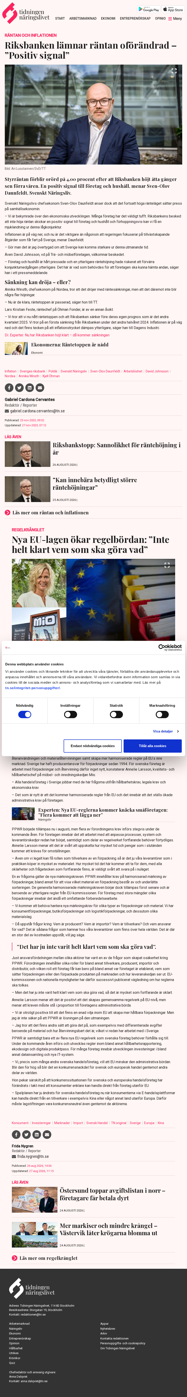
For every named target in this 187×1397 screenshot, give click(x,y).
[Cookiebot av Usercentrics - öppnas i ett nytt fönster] (162, 647)
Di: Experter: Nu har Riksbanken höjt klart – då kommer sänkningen (57, 335)
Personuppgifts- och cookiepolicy (122, 1343)
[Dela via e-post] (40, 387)
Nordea (10, 376)
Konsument (20, 1123)
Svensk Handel (97, 1123)
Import (78, 1123)
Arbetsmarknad (82, 18)
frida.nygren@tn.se (33, 1156)
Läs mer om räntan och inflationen (51, 512)
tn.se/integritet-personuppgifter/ (32, 688)
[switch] (70, 714)
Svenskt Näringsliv (74, 371)
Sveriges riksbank (33, 371)
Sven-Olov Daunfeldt (105, 371)
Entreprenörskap (135, 18)
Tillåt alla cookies (152, 746)
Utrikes (13, 1353)
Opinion (161, 18)
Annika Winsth (29, 376)
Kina (161, 1123)
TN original (119, 1123)
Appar (104, 1323)
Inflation (11, 371)
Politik (53, 371)
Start (60, 18)
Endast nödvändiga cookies (93, 746)
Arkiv (103, 1333)
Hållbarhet (16, 1348)
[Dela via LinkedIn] (29, 387)
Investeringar (42, 1123)
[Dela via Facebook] (9, 387)
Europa (149, 1123)
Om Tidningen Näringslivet (117, 1348)
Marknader (62, 1123)
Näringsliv (15, 1328)
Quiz (12, 1363)
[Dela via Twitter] (19, 387)
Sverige (135, 1123)
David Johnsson (157, 371)
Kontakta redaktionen (114, 1338)
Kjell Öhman (51, 376)
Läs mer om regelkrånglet (49, 1258)
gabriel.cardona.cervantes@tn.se (37, 410)
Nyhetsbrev (107, 1328)
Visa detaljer (163, 731)
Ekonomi (108, 18)
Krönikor (14, 1358)
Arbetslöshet (133, 371)
